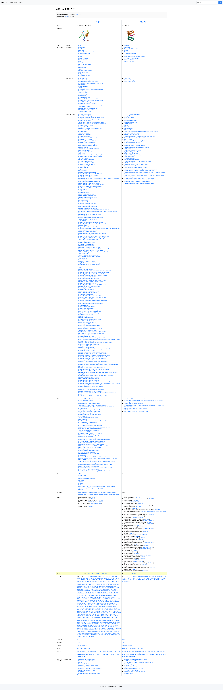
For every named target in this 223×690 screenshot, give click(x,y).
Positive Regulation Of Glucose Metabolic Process (91, 184)
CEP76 (84, 587)
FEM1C (142, 578)
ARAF (80, 580)
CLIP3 (104, 587)
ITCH (119, 598)
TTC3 (81, 633)
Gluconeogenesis (82, 131)
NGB (87, 609)
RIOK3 (148, 580)
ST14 (109, 627)
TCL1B (119, 628)
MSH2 (108, 606)
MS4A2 (104, 606)
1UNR (87, 651)
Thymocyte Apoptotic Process (131, 166)
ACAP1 (99, 577)
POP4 (95, 616)
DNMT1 (99, 591)
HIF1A (104, 597)
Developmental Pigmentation (131, 153)
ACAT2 (103, 577)
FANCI (82, 594)
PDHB (91, 613)
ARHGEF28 (101, 580)
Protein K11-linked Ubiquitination (86, 321)
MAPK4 (109, 603)
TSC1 (119, 631)
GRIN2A (79, 597)
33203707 (90, 506)
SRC (96, 627)
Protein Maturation (83, 305)
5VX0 (141, 654)
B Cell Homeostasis (129, 117)
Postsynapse (81, 74)
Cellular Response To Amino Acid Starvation (89, 241)
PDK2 (98, 613)
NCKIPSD (104, 608)
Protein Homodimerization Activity (87, 103)
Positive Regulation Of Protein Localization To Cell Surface (93, 388)
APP (114, 578)
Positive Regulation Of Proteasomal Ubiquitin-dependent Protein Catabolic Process (99, 228)
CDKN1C (99, 586)
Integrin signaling (82, 419)
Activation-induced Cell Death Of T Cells (88, 148)
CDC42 (97, 574)
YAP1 (101, 634)
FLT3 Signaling (82, 455)
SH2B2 (78, 623)
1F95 (123, 651)
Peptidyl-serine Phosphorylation (86, 194)
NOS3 (110, 609)
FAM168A (115, 592)
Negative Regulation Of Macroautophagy (88, 188)
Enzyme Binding (82, 94)
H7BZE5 (136, 648)
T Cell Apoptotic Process (130, 163)
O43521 (141, 648)
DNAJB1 (94, 591)
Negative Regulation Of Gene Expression (88, 177)
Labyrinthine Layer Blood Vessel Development (90, 313)
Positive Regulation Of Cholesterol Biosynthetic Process (92, 275)
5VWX (131, 654)
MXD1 (93, 608)
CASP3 (112, 583)
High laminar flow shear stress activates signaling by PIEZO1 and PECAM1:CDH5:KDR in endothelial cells (95, 465)
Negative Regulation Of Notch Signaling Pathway (90, 281)
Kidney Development (129, 119)
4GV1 (101, 653)
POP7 (98, 616)
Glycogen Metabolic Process (85, 125)
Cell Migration (81, 191)
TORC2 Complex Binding (84, 111)
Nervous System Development (86, 159)
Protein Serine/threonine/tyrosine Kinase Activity (90, 83)
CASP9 (117, 583)
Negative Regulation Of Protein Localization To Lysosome (92, 352)
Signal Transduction (83, 153)
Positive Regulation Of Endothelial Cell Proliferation (91, 117)
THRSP (101, 630)
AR (77, 580)
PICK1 (93, 614)
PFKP (119, 613)
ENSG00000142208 (82, 645)
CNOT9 (78, 589)
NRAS (78, 611)
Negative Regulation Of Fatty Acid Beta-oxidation (90, 222)
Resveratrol (81, 480)
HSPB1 (85, 598)
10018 (123, 639)
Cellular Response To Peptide (85, 360)
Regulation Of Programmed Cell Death (88, 665)
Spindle (80, 55)
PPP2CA (89, 617)
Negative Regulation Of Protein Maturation (89, 371)
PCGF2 (114, 611)
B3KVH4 (83, 648)
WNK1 (88, 634)
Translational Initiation (83, 133)
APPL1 (118, 578)
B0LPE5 (79, 648)
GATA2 (89, 595)
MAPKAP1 (90, 605)
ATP (79, 474)
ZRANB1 (91, 636)
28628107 (151, 514)
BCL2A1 (154, 577)
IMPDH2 (105, 598)
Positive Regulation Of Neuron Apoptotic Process (136, 147)
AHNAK (115, 577)
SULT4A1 (89, 628)
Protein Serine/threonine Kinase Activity (88, 81)
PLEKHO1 (79, 616)
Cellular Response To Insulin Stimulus (88, 230)
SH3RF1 (83, 623)
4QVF (139, 653)
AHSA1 (79, 578)
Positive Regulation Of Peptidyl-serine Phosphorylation (92, 233)
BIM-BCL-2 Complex (129, 61)
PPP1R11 (84, 617)
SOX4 (78, 627)
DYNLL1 (138, 578)
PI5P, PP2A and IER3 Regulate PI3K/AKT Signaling (91, 441)
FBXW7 (94, 594)
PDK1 (95, 613)
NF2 (85, 609)
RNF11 (78, 622)
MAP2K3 (116, 602)
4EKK (95, 653)
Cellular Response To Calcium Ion (86, 322)
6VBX (127, 656)
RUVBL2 (93, 622)
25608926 (135, 500)
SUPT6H (94, 628)
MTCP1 (79, 608)
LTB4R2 (107, 602)
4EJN (92, 653)
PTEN (86, 619)
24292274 (142, 511)
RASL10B (95, 620)
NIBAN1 (96, 609)
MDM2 (112, 605)
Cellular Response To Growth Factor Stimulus (89, 325)
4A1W (129, 653)
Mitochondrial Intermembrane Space (87, 52)
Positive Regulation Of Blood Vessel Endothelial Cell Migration (94, 272)
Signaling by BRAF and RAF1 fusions (133, 403)
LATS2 (98, 602)
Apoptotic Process (83, 147)
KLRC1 (82, 602)
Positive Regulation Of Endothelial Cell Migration (90, 173)
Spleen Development (129, 156)
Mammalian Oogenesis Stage (85, 199)
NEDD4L (79, 609)
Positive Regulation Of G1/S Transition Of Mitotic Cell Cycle (93, 357)
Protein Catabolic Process (85, 202)
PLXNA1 (88, 616)
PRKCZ (112, 617)
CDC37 (114, 584)
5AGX (160, 653)
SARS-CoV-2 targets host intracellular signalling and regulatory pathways (96, 461)
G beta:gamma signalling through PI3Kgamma (90, 425)
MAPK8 (113, 603)
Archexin (80, 481)
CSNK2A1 (92, 589)
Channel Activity (128, 664)
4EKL (98, 653)
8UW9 (81, 656)
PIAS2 (89, 614)
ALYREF (95, 578)
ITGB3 (78, 600)
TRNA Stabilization (83, 253)
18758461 (163, 511)
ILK (101, 598)
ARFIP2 (84, 580)
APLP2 (104, 578)
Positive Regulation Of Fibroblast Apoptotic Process (137, 181)
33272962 (143, 558)
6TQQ (160, 654)
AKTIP (90, 578)
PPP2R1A (94, 617)
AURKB (147, 577)
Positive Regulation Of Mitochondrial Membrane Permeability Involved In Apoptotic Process (145, 172)
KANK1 (100, 600)
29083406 (151, 499)
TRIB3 (98, 631)
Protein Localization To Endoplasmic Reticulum (90, 319)
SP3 (84, 627)
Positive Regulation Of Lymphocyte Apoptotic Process (137, 161)
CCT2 (107, 584)
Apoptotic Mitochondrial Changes (86, 164)
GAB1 (78, 595)
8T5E (133, 656)
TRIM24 (107, 631)
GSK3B (87, 597)
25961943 (95, 502)
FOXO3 (106, 594)
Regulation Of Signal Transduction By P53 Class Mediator (93, 361)
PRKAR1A (103, 617)
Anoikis (80, 267)
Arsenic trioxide (82, 475)
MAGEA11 (153, 578)
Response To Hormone (84, 169)
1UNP (81, 651)
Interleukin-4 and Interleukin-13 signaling (88, 435)
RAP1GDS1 (86, 620)
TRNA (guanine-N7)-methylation (86, 346)
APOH (111, 578)
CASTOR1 (79, 584)
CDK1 (78, 586)
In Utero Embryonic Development (132, 114)
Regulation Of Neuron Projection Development (90, 186)
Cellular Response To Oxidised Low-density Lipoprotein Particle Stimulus (96, 349)
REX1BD (109, 620)
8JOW (110, 654)
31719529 (149, 522)
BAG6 (86, 581)
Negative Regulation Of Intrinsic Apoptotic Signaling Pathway (93, 396)
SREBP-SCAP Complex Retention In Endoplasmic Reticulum (93, 252)
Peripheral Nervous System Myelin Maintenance (90, 227)
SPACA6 (87, 627)
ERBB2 (98, 592)
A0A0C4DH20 (125, 648)
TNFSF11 (79, 631)
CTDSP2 (101, 589)
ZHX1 (83, 636)
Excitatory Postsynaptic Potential (86, 306)
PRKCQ (108, 617)
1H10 (78, 651)
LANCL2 (95, 602)
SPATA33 (92, 627)
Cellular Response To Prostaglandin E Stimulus (90, 328)
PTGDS (90, 619)
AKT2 (87, 578)
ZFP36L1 (79, 636)
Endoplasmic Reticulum (84, 53)
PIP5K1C (106, 614)
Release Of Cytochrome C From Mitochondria (135, 659)
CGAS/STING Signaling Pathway (86, 350)
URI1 (96, 633)
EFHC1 (107, 591)
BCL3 (102, 581)
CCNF (100, 584)
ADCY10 (89, 574)
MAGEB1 (111, 602)
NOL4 (107, 609)
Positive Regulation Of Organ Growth (87, 292)
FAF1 (111, 592)
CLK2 (108, 587)
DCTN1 (83, 591)
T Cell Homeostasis (129, 144)
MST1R (112, 606)
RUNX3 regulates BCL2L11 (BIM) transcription (135, 408)
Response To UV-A (83, 316)
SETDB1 (112, 622)
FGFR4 (98, 594)
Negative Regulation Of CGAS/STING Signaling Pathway (92, 353)
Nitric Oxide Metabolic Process (86, 289)
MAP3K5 (99, 603)
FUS (114, 594)
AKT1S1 (83, 578)
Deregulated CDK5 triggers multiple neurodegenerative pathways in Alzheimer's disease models (144, 405)
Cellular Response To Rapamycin (86, 335)
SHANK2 (87, 623)
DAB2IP (79, 591)
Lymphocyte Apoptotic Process (132, 159)
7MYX (100, 654)
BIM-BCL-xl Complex (129, 59)
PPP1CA (79, 617)
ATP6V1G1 (142, 577)
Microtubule (127, 52)
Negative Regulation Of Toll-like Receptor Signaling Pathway (93, 236)
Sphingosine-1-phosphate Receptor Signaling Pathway (92, 123)
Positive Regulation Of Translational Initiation (89, 288)
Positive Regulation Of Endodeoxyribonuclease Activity (92, 224)
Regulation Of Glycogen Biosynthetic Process (90, 128)
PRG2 (98, 617)
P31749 (88, 648)
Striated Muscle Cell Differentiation (87, 302)
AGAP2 (107, 577)
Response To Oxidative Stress (86, 152)
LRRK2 (102, 602)
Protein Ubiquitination (83, 192)
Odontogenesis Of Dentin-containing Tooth (134, 141)
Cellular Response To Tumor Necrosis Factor (89, 324)
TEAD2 (81, 630)
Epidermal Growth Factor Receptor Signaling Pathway (91, 155)
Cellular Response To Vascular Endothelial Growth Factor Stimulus (95, 249)
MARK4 (105, 605)
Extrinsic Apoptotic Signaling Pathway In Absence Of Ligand (139, 170)
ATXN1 (110, 580)
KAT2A (104, 600)
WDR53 (81, 634)
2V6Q (132, 651)
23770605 (152, 511)
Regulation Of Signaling (84, 664)
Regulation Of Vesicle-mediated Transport (88, 310)
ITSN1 (101, 574)
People (20, 2)
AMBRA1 (99, 578)
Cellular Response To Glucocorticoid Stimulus (135, 167)
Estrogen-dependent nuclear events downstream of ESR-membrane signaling (97, 458)
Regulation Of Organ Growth (131, 152)
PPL (108, 616)
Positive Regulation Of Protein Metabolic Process (90, 303)
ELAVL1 (117, 591)
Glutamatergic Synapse (84, 75)
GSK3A (83, 597)
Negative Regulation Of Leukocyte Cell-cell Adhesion (91, 367)
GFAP (96, 595)
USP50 (107, 633)
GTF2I (149, 578)
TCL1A (115, 628)
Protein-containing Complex (85, 70)
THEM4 (97, 630)
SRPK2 (100, 627)
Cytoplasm (81, 49)
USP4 (103, 633)
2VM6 (136, 651)
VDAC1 (124, 581)
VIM (78, 634)
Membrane (81, 66)
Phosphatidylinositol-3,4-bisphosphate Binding (90, 105)
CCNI (104, 584)
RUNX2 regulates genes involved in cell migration (90, 449)
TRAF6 (95, 631)
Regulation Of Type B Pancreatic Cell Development (91, 389)
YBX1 (105, 634)
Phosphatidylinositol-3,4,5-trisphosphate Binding (90, 89)
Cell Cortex (81, 63)
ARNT (106, 580)
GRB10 (114, 595)
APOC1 (93, 574)
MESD (82, 606)
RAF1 (81, 620)
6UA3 (164, 654)
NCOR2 (113, 608)
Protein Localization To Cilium (85, 314)
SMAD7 (87, 625)
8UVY (113, 654)
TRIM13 (103, 631)
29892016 (135, 550)
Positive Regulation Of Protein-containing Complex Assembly (139, 136)
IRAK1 (109, 598)
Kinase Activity (82, 91)
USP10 (100, 633)
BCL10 (89, 581)
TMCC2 (108, 630)
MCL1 (127, 580)
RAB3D (119, 619)
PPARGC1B (104, 616)
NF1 (83, 609)
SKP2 (108, 623)
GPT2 (110, 595)
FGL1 (145, 578)
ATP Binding (81, 88)
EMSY (78, 592)
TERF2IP (86, 630)
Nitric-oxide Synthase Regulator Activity (88, 99)
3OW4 (78, 653)
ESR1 (101, 592)
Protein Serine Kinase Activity (86, 109)
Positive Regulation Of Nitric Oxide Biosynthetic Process (92, 274)
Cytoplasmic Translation (84, 120)
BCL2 (150, 577)
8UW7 (78, 656)
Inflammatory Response (84, 150)
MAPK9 (85, 605)
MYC (96, 608)
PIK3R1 (102, 614)
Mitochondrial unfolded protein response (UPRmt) (90, 463)
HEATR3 (100, 597)
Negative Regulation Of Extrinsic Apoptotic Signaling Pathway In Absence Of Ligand (97, 393)
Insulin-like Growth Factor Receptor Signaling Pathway (92, 297)
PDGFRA (87, 613)
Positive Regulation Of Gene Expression (88, 175)
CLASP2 (101, 587)
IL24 (99, 598)
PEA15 (106, 613)
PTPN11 (102, 619)
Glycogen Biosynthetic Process (86, 127)
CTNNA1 (106, 589)
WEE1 (85, 634)
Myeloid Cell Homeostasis (130, 122)
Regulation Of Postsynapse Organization (88, 344)
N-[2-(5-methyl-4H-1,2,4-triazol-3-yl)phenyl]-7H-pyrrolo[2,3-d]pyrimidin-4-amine (97, 486)
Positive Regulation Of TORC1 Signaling (88, 378)
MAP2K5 (84, 603)
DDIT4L (87, 591)
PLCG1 (114, 614)
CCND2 (93, 584)
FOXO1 (102, 594)
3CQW (104, 651)
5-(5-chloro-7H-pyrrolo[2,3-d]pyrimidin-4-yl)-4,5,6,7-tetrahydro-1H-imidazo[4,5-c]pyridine (97, 488)
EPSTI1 (94, 592)
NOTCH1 (114, 609)
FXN (116, 594)
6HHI (81, 654)
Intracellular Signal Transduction (86, 245)
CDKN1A (89, 586)
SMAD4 (83, 625)
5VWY (134, 654)
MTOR (82, 608)
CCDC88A (88, 584)
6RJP (157, 654)
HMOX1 (108, 597)
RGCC (114, 620)
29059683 (134, 508)
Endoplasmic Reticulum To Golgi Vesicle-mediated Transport (93, 144)
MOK (97, 606)
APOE (107, 578)
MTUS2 (86, 608)
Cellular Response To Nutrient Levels (87, 219)
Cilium (80, 61)
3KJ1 (164, 651)
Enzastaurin (81, 483)
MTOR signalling (82, 408)
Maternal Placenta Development (86, 116)
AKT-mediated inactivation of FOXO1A (88, 417)
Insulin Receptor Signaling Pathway (87, 163)
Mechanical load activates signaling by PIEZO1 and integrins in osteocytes (97, 471)
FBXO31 (90, 594)
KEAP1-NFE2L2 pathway (84, 460)
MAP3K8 (104, 603)
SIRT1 (99, 623)
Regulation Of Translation (84, 134)
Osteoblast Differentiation (84, 114)
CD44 (110, 584)
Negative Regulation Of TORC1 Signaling (88, 377)
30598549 (140, 527)
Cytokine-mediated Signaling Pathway (87, 197)
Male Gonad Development (130, 130)
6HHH (78, 654)
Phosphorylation (82, 189)
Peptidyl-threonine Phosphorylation (87, 195)
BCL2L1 (94, 581)
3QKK (81, 653)
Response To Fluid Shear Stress (86, 242)
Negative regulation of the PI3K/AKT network (89, 414)
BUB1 (89, 583)
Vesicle (80, 69)
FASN (86, 594)
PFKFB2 (115, 613)
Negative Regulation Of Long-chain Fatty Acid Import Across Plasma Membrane (98, 178)
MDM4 (116, 605)
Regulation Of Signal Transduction (87, 660)
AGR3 (111, 577)
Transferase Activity (83, 92)
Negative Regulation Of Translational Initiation (89, 286)
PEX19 (140, 580)
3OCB (118, 651)
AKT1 (99, 21)
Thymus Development (129, 158)
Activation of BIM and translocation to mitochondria (137, 399)
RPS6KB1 (87, 622)
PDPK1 (102, 613)
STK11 (116, 627)
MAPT (101, 605)
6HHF (114, 653)
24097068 (89, 502)
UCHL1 (89, 633)
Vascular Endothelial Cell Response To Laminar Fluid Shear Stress (95, 342)
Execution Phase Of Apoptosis (86, 341)
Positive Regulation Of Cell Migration (87, 206)
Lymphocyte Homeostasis (130, 120)
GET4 (92, 595)
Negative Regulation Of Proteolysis (87, 283)
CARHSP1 (103, 583)
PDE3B (83, 613)
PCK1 (117, 611)
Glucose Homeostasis (84, 260)
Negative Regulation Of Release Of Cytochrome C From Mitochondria (95, 338)
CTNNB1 (111, 589)
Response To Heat (83, 167)
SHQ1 (91, 623)
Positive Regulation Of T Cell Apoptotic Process (136, 164)
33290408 (150, 563)
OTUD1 (102, 611)
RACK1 (144, 580)
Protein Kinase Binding (84, 97)
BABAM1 (79, 581)
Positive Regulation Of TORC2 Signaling (88, 380)
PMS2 (91, 616)
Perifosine (80, 485)
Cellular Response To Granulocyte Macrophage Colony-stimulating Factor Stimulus (99, 339)
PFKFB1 (110, 613)
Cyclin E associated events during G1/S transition (91, 442)
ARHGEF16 (95, 580)
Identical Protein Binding (84, 102)
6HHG (117, 653)
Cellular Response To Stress (85, 235)
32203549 (94, 497)
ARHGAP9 (89, 580)
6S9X (94, 654)
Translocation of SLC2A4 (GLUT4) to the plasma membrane (93, 405)
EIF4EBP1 (112, 591)
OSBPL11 (93, 611)
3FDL (152, 651)
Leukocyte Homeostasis (130, 116)
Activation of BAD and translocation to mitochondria (91, 399)
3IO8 (155, 651)
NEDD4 (117, 608)
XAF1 (95, 634)
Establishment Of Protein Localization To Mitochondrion (92, 331)
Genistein (80, 477)
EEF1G (103, 591)
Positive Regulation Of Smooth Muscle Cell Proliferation (92, 300)
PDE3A (79, 613)
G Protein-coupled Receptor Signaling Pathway (90, 156)
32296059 (136, 502)
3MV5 (108, 651)
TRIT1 (110, 631)
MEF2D (79, 606)
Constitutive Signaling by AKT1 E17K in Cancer (90, 433)
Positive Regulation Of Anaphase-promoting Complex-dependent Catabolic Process (99, 383)
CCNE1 (97, 584)
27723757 (130, 566)
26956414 (158, 511)
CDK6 (84, 586)
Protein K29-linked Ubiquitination (86, 244)
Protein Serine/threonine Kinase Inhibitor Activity (90, 100)
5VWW (127, 654)
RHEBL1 (118, 620)
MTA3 (115, 606)
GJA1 (99, 595)
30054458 (135, 561)
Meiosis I (126, 125)
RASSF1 (101, 620)
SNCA (102, 625)
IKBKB (91, 598)
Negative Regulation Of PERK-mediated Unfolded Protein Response (95, 375)
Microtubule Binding (129, 80)
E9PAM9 (132, 648)
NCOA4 (109, 608)
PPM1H (116, 616)
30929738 (131, 502)
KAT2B (108, 600)
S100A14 (97, 622)
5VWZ (138, 654)
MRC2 (100, 606)
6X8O (130, 656)
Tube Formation (128, 139)
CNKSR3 (116, 587)
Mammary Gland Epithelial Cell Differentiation (89, 311)
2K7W (126, 651)
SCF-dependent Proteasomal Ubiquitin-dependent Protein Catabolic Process (97, 211)
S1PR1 (102, 622)
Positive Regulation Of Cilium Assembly (88, 278)
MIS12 (105, 574)
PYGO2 (115, 619)
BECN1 (106, 581)
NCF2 (99, 608)
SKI (105, 623)
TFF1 (93, 630)
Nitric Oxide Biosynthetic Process (86, 142)
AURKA (114, 580)
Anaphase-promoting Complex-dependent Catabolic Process (93, 209)
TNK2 (83, 631)
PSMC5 (79, 619)
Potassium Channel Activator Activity (87, 108)
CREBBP (87, 589)
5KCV (104, 653)
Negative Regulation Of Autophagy (87, 172)
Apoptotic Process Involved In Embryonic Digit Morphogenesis (139, 178)
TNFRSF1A (114, 630)
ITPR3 (89, 600)
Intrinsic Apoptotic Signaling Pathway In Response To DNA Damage (141, 131)
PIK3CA (97, 614)
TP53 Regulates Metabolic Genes (86, 432)
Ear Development (128, 148)
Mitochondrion (81, 50)
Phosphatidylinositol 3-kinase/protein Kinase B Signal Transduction (95, 270)
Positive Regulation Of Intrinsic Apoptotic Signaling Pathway (139, 183)
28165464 (147, 511)
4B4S (133, 653)
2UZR (94, 651)
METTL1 (87, 606)
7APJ (97, 654)
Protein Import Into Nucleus (85, 139)
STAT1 (112, 627)
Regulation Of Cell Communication (87, 667)
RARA (91, 620)
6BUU (107, 653)
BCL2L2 (124, 578)
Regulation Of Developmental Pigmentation (134, 155)
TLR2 (105, 630)
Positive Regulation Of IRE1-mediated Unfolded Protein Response (140, 180)
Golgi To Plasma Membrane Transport (87, 145)
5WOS (151, 654)
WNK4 (92, 634)
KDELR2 (116, 600)
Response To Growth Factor (85, 317)
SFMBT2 (117, 622)
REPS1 (105, 620)
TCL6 (78, 630)
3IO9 (158, 651)
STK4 (81, 628)
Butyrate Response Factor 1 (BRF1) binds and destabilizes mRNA (95, 427)
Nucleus (80, 45)
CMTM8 (112, 587)
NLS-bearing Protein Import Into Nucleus (88, 141)
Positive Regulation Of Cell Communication (89, 673)
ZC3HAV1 (117, 634)
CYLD (115, 589)
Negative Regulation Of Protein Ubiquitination (89, 214)
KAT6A (112, 600)
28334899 (93, 503)
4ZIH (154, 653)
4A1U (126, 653)
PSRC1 (83, 619)
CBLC (83, 584)
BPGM (117, 581)
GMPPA (107, 595)
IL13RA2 (95, 598)
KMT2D (86, 602)
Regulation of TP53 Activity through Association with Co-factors (94, 439)
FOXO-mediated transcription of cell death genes (136, 411)
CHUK (96, 587)
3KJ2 (123, 653)
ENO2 (81, 592)
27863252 (140, 517)
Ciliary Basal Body (83, 72)
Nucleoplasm (81, 47)
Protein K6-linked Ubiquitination (86, 336)
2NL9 (129, 651)
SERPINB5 (107, 622)
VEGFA (114, 633)
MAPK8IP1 (79, 605)
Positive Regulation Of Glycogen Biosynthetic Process (92, 280)
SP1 (81, 627)
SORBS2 (115, 625)
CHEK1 (93, 587)
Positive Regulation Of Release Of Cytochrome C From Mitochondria (141, 169)
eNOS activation (82, 416)
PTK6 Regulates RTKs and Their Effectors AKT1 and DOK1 (93, 446)
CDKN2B (108, 586)
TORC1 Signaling (82, 258)
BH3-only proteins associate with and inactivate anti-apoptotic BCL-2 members (143, 400)
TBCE (111, 628)
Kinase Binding (82, 95)
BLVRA (113, 581)
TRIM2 (157, 580)
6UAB (123, 656)
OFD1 (88, 611)
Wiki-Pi (4, 2)
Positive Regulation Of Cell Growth (87, 203)
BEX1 (109, 581)
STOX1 (85, 628)
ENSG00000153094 (127, 645)
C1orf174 (93, 583)
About (15, 2)
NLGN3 (103, 609)
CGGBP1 (88, 587)
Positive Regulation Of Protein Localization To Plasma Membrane (94, 369)
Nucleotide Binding (83, 78)
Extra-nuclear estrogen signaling (86, 452)
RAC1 (78, 620)
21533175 (147, 516)
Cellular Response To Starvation (86, 166)
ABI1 (89, 577)
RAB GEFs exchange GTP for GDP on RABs (89, 447)
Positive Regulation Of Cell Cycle (132, 150)
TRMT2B (115, 631)
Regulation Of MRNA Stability (85, 269)
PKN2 (110, 614)
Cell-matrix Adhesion (129, 127)
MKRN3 (136, 580)
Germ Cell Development (84, 158)
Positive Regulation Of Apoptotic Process (134, 145)
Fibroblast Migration (83, 180)
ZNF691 (87, 636)
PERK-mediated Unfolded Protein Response (89, 256)
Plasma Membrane (83, 58)
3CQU (101, 651)
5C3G (164, 653)
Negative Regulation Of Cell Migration (87, 208)
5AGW (157, 653)
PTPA (94, 619)
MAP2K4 (79, 603)
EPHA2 (89, 592)
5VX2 (144, 654)
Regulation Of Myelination (84, 216)
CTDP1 (97, 589)
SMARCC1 (98, 625)
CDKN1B (94, 586)
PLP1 (83, 616)
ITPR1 (85, 600)
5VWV (123, 654)
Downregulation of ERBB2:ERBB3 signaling (89, 403)
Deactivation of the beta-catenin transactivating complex (92, 421)
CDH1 (117, 584)
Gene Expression (82, 170)
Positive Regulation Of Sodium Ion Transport (89, 183)
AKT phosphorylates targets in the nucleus (89, 413)
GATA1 (85, 595)
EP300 (85, 592)
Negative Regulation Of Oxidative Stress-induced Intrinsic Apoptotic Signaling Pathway (98, 365)
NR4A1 (119, 609)
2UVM (91, 651)
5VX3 (148, 654)
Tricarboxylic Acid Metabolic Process (87, 330)
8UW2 (117, 654)
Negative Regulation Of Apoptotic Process (89, 264)
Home (11, 2)
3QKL (85, 653)
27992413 (142, 549)
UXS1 (110, 633)
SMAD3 (79, 625)
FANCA (79, 594)
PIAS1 (86, 614)
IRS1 (112, 598)
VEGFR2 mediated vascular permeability (88, 430)
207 (78, 639)
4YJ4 (146, 653)
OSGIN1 (98, 611)
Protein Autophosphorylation (85, 294)
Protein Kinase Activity (84, 80)
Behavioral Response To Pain (85, 299)
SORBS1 (110, 625)
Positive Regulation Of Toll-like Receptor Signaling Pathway (93, 238)
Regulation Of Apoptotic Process (86, 261)
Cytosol (80, 56)
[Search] (220, 2)
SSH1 (106, 627)
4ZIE (148, 653)
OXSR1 (106, 611)
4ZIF (151, 653)
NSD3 (85, 611)
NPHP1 (134, 574)
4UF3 (142, 653)
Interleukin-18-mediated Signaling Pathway (89, 247)
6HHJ (84, 654)
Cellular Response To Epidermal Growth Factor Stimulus (92, 327)
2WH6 (139, 651)
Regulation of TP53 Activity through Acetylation (90, 438)
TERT (90, 630)
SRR (103, 627)
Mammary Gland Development (131, 134)
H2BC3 (96, 597)
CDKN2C (113, 586)
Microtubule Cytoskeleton (84, 64)
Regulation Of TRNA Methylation (86, 347)
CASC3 (108, 583)
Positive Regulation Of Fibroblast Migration (89, 181)
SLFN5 (112, 623)
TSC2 (78, 633)
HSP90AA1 (113, 597)
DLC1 (90, 591)
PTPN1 (98, 619)
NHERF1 (91, 609)
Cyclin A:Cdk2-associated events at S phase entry (91, 444)
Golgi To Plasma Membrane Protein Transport (89, 263)
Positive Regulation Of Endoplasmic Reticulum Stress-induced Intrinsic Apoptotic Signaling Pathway (144, 176)
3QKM (88, 653)
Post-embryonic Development (131, 133)
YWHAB (128, 581)
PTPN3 (106, 619)
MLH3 (94, 606)
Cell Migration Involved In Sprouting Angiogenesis (90, 119)
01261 (78, 642)
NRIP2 (82, 611)
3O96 (115, 651)
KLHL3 (78, 602)
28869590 (140, 561)
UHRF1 (93, 633)
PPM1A (111, 616)
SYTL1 (99, 628)
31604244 (136, 544)
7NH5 (107, 654)
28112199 (138, 506)
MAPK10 (159, 578)
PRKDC (117, 617)
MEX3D (132, 580)
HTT (88, 598)
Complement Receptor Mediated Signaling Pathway (91, 122)
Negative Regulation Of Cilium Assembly (88, 363)
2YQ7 (146, 651)
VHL (118, 633)
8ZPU (85, 656)
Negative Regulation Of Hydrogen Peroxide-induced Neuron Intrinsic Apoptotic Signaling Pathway (98, 373)
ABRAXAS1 (94, 577)
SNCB (106, 625)
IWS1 (92, 600)
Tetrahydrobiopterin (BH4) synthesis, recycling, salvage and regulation (96, 406)
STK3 (78, 628)
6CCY (111, 653)
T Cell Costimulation (83, 213)
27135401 (91, 499)
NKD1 (99, 609)
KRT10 (90, 602)
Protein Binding (82, 84)
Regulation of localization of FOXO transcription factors (92, 457)
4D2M (136, 653)
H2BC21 (92, 597)
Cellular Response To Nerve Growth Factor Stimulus (91, 385)
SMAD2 (116, 623)
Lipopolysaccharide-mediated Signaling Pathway (90, 217)
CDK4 (81, 586)
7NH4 (103, 654)
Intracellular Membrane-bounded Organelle (134, 56)
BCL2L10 (163, 577)
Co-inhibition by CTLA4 (84, 424)
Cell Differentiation (83, 200)
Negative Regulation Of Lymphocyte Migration (89, 391)
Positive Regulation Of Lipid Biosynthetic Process (91, 296)
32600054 (144, 564)
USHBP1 (162, 580)
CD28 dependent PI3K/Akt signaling (87, 422)
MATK (109, 605)
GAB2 (81, 595)
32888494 (90, 505)
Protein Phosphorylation (84, 136)
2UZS (98, 651)
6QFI (154, 654)
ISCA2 (115, 598)
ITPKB (82, 600)
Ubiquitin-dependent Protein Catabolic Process (90, 138)
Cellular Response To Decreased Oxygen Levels (90, 250)
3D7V (149, 651)
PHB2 (78, 614)
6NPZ (87, 654)
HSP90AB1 (80, 598)
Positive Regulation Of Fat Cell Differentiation (89, 277)
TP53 (91, 631)
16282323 (78, 14)
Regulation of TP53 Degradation (86, 436)
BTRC (85, 583)
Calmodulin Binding (83, 86)
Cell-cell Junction (82, 59)
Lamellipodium (82, 67)
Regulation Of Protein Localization (87, 231)
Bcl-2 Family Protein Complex (131, 58)
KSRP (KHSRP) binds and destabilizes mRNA (90, 428)
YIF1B (108, 634)
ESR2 (104, 592)
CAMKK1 (98, 583)
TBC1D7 (107, 628)
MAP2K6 (89, 603)
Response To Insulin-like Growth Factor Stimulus (90, 386)
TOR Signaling (82, 220)
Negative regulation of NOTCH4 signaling (88, 453)
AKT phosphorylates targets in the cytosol (89, 410)
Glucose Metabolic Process (85, 130)
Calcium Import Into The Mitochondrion (88, 255)
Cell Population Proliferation (85, 161)
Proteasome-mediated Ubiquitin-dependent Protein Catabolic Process (95, 266)
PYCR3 (110, 619)
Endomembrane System (130, 53)
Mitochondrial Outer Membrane (131, 49)
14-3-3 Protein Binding (84, 106)
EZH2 (108, 592)
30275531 (100, 502)
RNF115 (83, 622)
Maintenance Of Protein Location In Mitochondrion (91, 333)
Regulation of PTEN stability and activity (88, 450)
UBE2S (85, 633)
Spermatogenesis (128, 128)
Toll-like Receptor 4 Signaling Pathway (88, 239)
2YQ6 (142, 651)
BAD (83, 581)
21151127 (147, 549)
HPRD (66, 16)
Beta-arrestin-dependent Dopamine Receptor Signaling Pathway (94, 355)
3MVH (111, 651)
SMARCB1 (92, 625)
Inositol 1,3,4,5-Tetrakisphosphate (86, 478)
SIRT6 (102, 623)
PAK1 (110, 611)
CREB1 (83, 589)
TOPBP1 (87, 631)
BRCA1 (82, 583)
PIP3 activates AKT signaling (85, 400)
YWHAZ (113, 634)
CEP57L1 (79, 587)
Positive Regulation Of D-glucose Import (88, 291)
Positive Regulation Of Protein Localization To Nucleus (92, 358)
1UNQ (84, 651)
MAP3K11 (94, 603)
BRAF (78, 583)
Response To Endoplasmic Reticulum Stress (135, 138)
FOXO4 (110, 594)
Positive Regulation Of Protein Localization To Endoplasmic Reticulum (96, 382)
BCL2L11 (144, 21)
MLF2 (90, 606)
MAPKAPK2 (96, 605)
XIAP (98, 634)
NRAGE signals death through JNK (132, 402)
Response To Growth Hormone (86, 308)
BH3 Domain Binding (129, 665)
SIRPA (95, 623)
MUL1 (90, 608)
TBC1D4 (103, 628)
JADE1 (96, 600)
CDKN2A (103, 586)
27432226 (157, 509)
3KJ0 (161, 651)
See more (79, 674)
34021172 (137, 497)
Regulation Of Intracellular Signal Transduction (90, 668)
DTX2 (133, 578)
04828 (123, 642)
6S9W (90, 654)
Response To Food (83, 225)
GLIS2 (103, 595)
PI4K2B (82, 614)
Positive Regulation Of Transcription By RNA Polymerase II (93, 285)
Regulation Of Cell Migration (85, 205)
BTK (128, 578)
